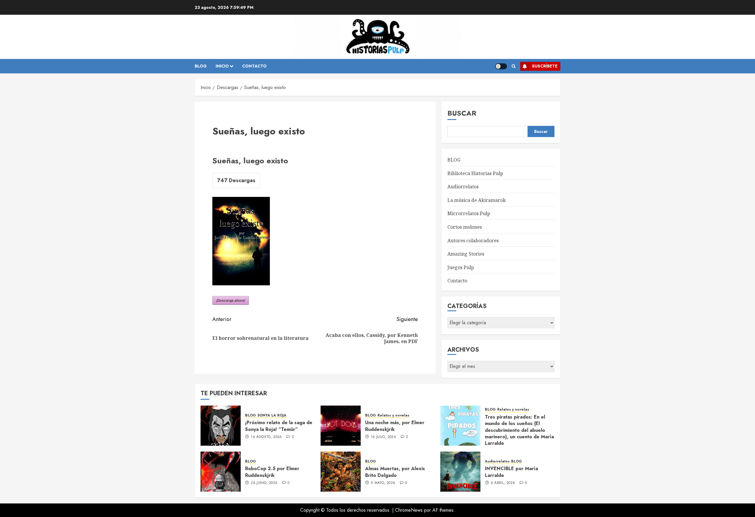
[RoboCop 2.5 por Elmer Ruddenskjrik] (221, 472)
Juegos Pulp (460, 267)
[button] (513, 66)
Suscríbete (544, 66)
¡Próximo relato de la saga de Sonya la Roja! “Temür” (278, 425)
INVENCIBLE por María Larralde (511, 471)
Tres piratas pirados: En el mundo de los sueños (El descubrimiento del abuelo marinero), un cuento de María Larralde (519, 430)
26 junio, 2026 (264, 483)
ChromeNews (409, 510)
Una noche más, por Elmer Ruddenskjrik (394, 425)
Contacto (457, 280)
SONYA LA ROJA (271, 415)
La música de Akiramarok (476, 200)
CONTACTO (254, 66)
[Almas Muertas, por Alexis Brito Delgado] (341, 472)
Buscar (461, 113)
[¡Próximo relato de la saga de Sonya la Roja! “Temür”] (221, 426)
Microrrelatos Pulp (468, 213)
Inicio (222, 66)
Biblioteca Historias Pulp (475, 173)
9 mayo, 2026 (383, 483)
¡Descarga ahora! (230, 300)
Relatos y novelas (393, 415)
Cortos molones (464, 227)
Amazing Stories (465, 254)
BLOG (201, 66)
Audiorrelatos (463, 186)
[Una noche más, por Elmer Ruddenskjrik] (341, 426)
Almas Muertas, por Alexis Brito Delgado (395, 471)
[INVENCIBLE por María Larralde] (460, 472)
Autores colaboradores (473, 240)
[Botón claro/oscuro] (501, 66)
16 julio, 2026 (383, 437)
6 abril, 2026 (503, 483)
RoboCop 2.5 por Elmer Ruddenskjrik (272, 471)
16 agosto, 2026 (266, 437)
